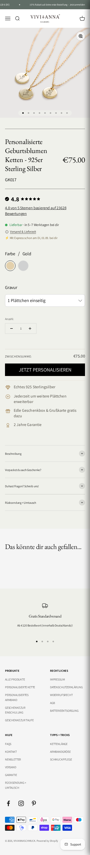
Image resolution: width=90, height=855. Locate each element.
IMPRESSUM (57, 679)
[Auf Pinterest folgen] (33, 803)
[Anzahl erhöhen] (30, 329)
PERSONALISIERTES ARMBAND (16, 697)
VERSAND (10, 767)
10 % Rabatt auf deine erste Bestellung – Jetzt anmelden (56, 4)
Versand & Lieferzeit (23, 232)
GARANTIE (11, 775)
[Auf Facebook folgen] (8, 803)
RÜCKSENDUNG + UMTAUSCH (15, 785)
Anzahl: (9, 319)
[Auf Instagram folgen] (21, 803)
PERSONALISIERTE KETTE (20, 687)
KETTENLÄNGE (59, 744)
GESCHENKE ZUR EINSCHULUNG (15, 710)
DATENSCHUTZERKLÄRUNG (66, 687)
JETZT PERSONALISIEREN (45, 369)
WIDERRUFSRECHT (61, 695)
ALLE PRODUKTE (15, 679)
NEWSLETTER (13, 759)
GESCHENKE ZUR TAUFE (19, 720)
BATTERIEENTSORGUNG (64, 710)
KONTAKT (11, 752)
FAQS (8, 744)
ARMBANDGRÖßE (60, 752)
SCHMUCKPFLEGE (61, 759)
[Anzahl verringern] (11, 329)
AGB (52, 703)
